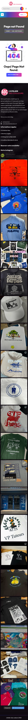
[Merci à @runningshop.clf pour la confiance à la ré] (14, 172)
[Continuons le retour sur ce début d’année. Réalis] (14, 200)
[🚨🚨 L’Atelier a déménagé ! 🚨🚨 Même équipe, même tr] (14, 500)
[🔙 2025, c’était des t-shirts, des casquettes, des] (14, 254)
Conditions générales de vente (10, 140)
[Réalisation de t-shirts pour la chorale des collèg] (14, 555)
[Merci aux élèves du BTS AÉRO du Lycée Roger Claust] (14, 364)
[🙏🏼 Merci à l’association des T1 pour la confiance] (14, 282)
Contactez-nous (6, 130)
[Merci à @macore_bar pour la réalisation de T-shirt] (14, 610)
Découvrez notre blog (7, 117)
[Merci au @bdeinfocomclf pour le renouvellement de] (14, 665)
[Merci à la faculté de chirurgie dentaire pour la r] (14, 391)
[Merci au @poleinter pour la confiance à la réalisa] (14, 473)
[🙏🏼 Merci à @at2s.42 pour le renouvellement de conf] (14, 528)
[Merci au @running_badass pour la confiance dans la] (14, 692)
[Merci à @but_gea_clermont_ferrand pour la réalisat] (14, 446)
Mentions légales (6, 133)
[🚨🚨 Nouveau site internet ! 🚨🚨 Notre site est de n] (14, 637)
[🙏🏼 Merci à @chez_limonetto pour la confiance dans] (14, 582)
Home (8, 31)
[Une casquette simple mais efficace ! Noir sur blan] (14, 309)
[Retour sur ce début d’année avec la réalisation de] (14, 227)
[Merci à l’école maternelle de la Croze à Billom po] (14, 336)
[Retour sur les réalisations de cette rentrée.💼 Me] (14, 418)
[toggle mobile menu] (2, 14)
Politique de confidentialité (9, 137)
